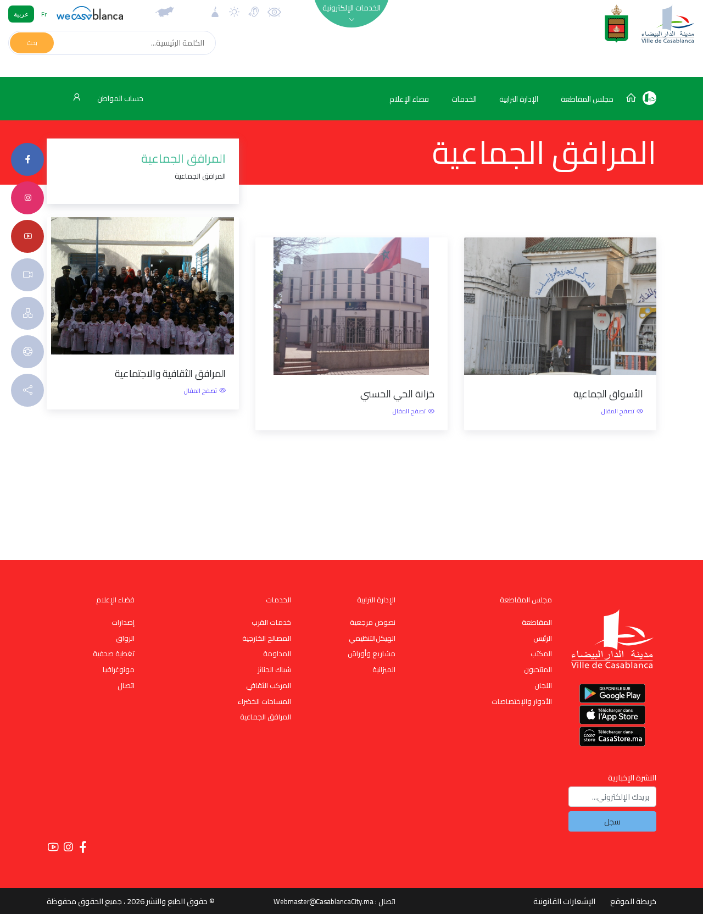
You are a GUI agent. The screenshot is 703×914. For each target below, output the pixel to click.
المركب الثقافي (268, 685)
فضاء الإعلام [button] (409, 99)
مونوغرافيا (119, 669)
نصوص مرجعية (372, 622)
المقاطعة (537, 622)
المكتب (541, 653)
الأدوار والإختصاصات (522, 701)
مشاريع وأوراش (371, 653)
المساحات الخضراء (264, 701)
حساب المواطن (119, 98)
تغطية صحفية (114, 653)
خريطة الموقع (633, 901)
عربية (21, 14)
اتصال (126, 685)
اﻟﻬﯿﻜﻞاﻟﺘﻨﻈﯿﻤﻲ (372, 638)
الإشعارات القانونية (564, 901)
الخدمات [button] (464, 99)
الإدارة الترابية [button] (518, 99)
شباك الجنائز (274, 669)
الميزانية (383, 669)
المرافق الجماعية (265, 716)
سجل (612, 821)
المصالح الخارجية (266, 638)
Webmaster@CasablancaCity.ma (323, 901)
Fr (44, 14)
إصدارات (123, 622)
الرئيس (542, 638)
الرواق (125, 638)
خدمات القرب (271, 622)
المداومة (277, 653)
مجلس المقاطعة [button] (587, 99)
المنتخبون (538, 669)
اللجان (543, 685)
